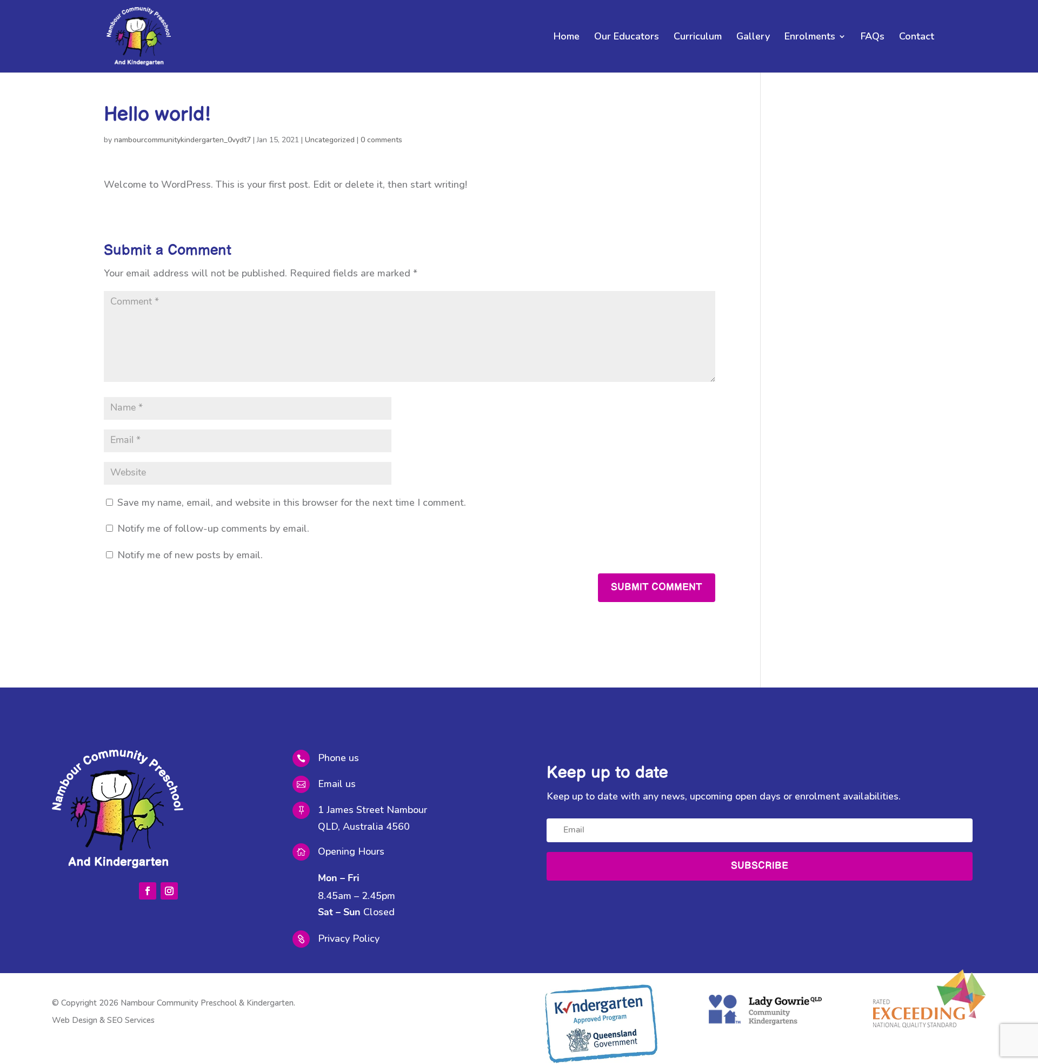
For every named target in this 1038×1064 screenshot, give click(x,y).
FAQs (872, 37)
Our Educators (626, 37)
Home (567, 37)
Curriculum (698, 37)
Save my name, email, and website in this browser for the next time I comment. (291, 502)
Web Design (74, 1020)
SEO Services (131, 1020)
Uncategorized (330, 140)
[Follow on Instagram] (169, 891)
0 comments (381, 140)
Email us (337, 783)
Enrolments (809, 37)
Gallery (753, 37)
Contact (916, 37)
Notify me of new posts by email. (190, 554)
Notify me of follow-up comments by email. (213, 528)
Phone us (338, 757)
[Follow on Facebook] (147, 891)
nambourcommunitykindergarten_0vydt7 (182, 140)
